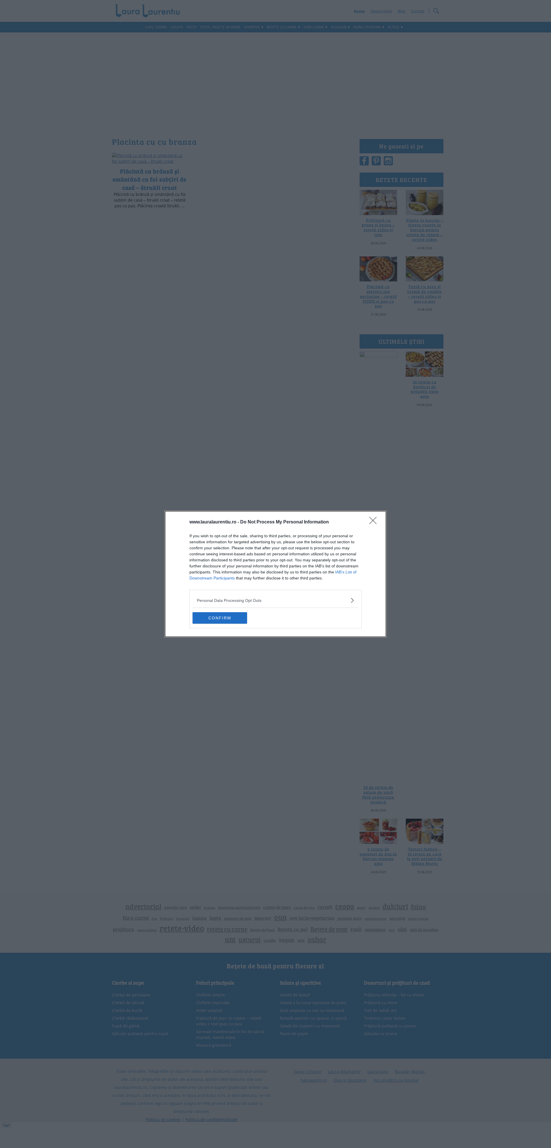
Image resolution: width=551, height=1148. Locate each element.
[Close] (374, 522)
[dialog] (275, 574)
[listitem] (275, 600)
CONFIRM (219, 618)
